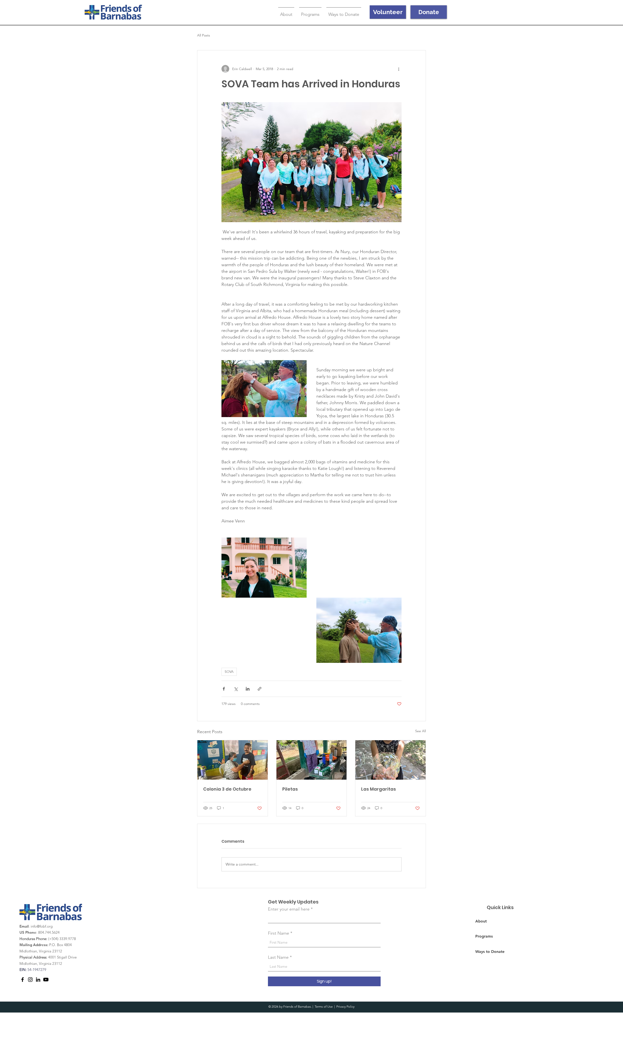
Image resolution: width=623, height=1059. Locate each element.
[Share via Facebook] (223, 688)
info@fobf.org (42, 926)
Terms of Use (324, 1006)
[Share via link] (259, 688)
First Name (278, 933)
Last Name (278, 957)
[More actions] (399, 69)
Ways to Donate (489, 951)
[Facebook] (22, 980)
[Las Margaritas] (390, 760)
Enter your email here (289, 909)
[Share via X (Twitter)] (235, 688)
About (481, 921)
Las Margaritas (378, 789)
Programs (484, 936)
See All (420, 731)
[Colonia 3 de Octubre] (232, 760)
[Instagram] (30, 980)
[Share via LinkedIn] (247, 688)
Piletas (290, 789)
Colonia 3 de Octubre (227, 789)
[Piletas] (311, 760)
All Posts (203, 35)
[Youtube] (46, 980)
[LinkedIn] (38, 980)
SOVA (229, 671)
